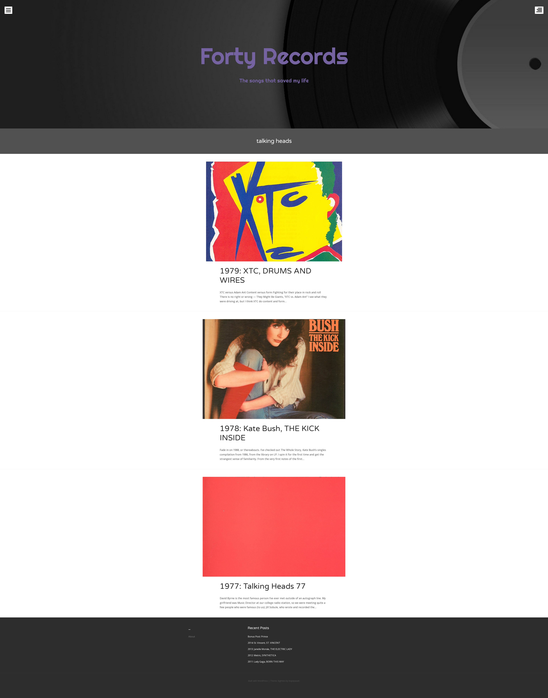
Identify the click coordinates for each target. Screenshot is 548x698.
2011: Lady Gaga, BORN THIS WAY (266, 661)
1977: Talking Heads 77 (263, 586)
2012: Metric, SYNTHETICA (262, 655)
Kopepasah (294, 680)
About (191, 636)
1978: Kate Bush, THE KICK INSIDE (269, 433)
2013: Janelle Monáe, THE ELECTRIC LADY (270, 649)
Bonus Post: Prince (258, 636)
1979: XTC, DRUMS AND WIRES (265, 275)
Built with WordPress (258, 680)
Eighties (281, 680)
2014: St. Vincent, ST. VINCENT (264, 642)
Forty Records (274, 56)
